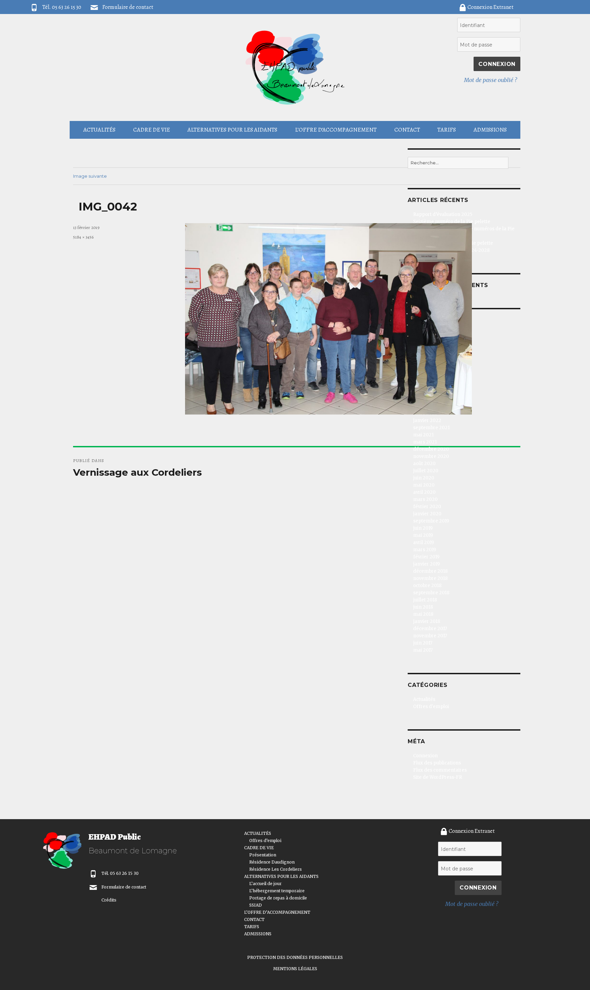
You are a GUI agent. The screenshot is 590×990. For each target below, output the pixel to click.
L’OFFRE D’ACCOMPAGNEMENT (336, 130)
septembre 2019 (431, 521)
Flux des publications (437, 763)
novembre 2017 (430, 636)
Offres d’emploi (265, 840)
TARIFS (446, 130)
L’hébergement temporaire (277, 890)
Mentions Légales (295, 968)
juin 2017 (422, 643)
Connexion (425, 756)
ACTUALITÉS (99, 130)
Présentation (262, 854)
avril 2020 (424, 492)
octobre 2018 (427, 585)
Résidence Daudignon (272, 862)
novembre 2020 (431, 456)
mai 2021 (423, 435)
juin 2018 (423, 607)
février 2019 (426, 557)
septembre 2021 (431, 428)
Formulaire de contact (127, 7)
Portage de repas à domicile (278, 897)
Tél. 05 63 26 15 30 (120, 873)
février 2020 (427, 507)
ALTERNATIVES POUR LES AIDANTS (232, 130)
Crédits (108, 900)
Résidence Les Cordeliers (275, 869)
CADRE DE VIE (151, 130)
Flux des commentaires (440, 770)
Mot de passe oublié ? (490, 80)
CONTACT (407, 130)
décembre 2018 (430, 571)
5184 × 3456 (83, 237)
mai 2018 (423, 614)
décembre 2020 (431, 449)
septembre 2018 (431, 593)
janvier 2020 (427, 514)
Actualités (424, 699)
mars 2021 (425, 442)
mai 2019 (423, 535)
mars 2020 (425, 499)
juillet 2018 (425, 600)
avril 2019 (423, 542)
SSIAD (255, 905)
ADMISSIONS (490, 130)
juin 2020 (423, 478)
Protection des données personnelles (295, 957)
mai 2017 (423, 650)
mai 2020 (424, 485)
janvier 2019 (426, 564)
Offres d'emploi (431, 706)
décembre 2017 (430, 629)
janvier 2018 (426, 621)
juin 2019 (423, 528)
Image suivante (90, 176)
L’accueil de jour (265, 883)
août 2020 (424, 463)
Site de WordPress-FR (437, 777)
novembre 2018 (430, 578)
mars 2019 (424, 550)
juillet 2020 (425, 471)
